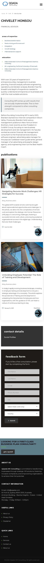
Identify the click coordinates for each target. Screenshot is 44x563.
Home (3, 13)
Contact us (7, 544)
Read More (37, 227)
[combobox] (22, 406)
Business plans (11, 200)
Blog (3, 200)
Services (6, 540)
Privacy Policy (8, 517)
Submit (12, 421)
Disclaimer (7, 521)
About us (6, 513)
